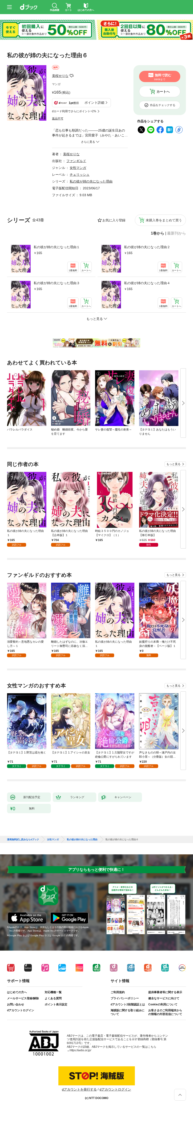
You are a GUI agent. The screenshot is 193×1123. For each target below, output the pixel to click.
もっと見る (173, 464)
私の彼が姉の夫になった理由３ (57, 283)
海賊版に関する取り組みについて (128, 1012)
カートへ (163, 91)
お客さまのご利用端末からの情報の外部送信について (165, 1012)
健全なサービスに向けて (163, 998)
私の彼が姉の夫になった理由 (91, 181)
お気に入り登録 (113, 220)
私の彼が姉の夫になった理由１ (57, 247)
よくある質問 (53, 998)
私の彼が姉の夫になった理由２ (147, 247)
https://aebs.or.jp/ (80, 1050)
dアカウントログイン (20, 1010)
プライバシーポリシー (125, 998)
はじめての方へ (17, 992)
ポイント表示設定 (56, 1004)
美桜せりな (60, 76)
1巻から (157, 233)
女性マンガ (78, 168)
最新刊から (176, 233)
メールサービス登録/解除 (23, 998)
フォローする (71, 75)
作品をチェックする (162, 105)
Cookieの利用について (162, 1004)
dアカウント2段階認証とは (128, 1004)
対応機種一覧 (53, 992)
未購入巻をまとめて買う (164, 220)
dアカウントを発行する (79, 1089)
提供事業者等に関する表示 (165, 992)
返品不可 (57, 118)
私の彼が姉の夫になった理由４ (147, 283)
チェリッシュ (79, 174)
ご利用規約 (118, 992)
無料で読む (162, 77)
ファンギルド (76, 161)
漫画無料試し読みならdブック (23, 839)
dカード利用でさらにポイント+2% (74, 111)
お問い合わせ (15, 1004)
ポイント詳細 (94, 102)
